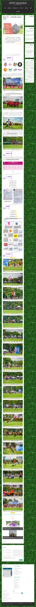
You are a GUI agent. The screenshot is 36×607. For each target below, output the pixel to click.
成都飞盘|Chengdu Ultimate (17, 572)
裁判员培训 (28, 74)
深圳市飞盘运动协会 (18, 3)
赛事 (29, 75)
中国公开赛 (29, 64)
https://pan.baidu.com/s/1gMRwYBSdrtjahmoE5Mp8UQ (12, 514)
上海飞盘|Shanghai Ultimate (18, 568)
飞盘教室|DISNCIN (5, 600)
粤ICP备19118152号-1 (21, 603)
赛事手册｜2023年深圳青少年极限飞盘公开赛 (29, 31)
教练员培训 (28, 68)
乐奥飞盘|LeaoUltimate (6, 593)
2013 (31, 62)
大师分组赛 (28, 66)
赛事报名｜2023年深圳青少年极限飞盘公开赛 (29, 39)
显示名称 (4, 550)
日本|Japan (15, 583)
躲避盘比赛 (29, 76)
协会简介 (26, 8)
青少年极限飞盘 (28, 78)
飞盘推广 (30, 80)
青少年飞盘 (30, 79)
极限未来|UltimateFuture (6, 594)
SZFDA (31, 603)
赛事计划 (31, 75)
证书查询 (18, 11)
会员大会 (32, 64)
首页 (5, 8)
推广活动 (21, 8)
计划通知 (27, 75)
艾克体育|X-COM (5, 597)
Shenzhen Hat (28, 63)
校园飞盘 (9, 8)
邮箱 (3, 552)
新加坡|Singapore (16, 582)
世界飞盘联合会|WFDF (17, 579)
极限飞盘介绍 (15, 8)
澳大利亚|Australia (16, 586)
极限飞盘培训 (29, 70)
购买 (31, 8)
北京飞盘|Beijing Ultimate (17, 571)
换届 (32, 66)
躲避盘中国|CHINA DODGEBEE (7, 598)
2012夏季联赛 (27, 62)
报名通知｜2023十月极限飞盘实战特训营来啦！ (29, 35)
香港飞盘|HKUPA (16, 574)
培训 (26, 66)
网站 (3, 555)
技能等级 (31, 66)
